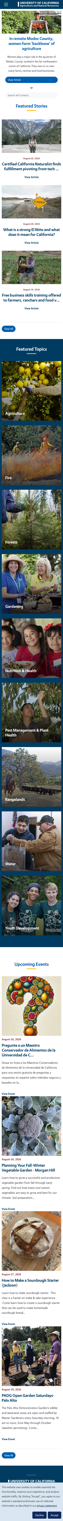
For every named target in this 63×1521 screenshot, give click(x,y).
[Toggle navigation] (6, 4)
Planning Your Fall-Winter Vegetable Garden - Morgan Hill (28, 1168)
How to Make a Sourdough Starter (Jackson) (30, 1283)
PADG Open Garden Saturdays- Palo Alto (28, 1398)
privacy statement (47, 1505)
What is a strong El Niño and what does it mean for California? (31, 232)
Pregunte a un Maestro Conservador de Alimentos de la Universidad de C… (28, 1050)
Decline (39, 1515)
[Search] (56, 95)
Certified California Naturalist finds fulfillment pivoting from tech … (31, 166)
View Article (14, 80)
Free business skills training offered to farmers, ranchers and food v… (31, 297)
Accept (54, 1515)
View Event (8, 1093)
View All (8, 328)
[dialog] (31, 1501)
